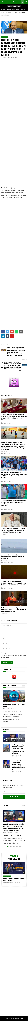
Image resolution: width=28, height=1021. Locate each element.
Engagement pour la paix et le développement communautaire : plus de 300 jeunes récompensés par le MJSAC (14, 475)
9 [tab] (19, 846)
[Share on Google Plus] (12, 331)
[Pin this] (12, 336)
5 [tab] (13, 846)
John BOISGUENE (8, 708)
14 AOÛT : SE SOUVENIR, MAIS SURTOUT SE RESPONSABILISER (14, 9)
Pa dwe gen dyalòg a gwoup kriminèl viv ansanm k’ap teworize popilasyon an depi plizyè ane (18, 749)
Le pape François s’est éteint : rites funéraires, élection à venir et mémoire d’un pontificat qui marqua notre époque (14, 417)
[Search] (26, 2)
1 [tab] (7, 846)
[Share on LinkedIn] (3, 336)
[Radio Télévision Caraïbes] (14, 2)
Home (2, 12)
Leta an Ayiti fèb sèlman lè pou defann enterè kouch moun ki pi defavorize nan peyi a (18, 765)
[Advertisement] (14, 124)
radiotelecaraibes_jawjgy (11, 882)
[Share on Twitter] (7, 331)
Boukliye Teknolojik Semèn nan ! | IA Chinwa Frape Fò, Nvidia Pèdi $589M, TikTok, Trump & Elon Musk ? (13, 827)
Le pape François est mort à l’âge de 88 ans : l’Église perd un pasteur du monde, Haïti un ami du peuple (13, 530)
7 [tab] (16, 846)
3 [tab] (10, 846)
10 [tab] (20, 846)
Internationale (8, 12)
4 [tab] (11, 846)
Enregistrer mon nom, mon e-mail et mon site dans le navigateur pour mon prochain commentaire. (14, 655)
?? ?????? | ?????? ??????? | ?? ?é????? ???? (14, 880)
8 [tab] (17, 846)
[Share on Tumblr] (7, 336)
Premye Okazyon (7, 876)
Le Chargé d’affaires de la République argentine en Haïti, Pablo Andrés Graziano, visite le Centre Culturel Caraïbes (13, 503)
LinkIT (21, 1018)
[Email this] (21, 331)
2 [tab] (8, 846)
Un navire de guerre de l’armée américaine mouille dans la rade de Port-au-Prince (12, 556)
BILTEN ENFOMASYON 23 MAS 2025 (14, 705)
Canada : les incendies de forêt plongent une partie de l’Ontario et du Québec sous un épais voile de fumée (13, 583)
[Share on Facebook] (3, 331)
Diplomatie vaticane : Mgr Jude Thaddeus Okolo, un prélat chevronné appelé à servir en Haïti (13, 609)
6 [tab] (14, 846)
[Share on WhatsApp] (16, 331)
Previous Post (4, 344)
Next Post (24, 359)
